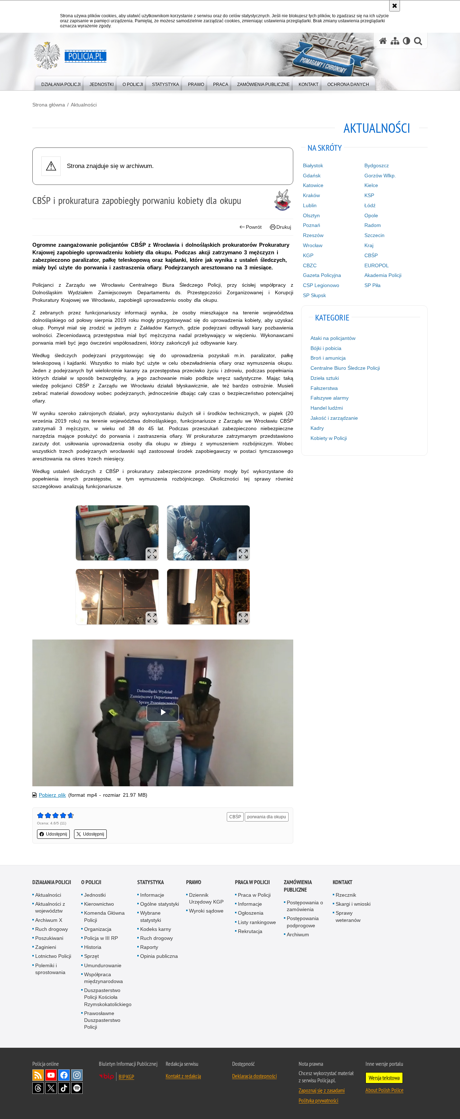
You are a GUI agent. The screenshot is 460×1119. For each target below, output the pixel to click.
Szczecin (374, 235)
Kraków (311, 195)
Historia (92, 947)
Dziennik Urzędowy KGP (206, 898)
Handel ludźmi (326, 408)
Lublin (310, 205)
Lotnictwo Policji (53, 956)
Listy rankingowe (257, 922)
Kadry (317, 428)
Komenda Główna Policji (104, 916)
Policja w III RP (101, 938)
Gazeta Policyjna (322, 275)
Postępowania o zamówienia (305, 906)
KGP (308, 255)
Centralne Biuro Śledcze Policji (345, 368)
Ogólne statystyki (159, 904)
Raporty (149, 947)
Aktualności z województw (50, 907)
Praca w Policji (252, 882)
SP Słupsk (314, 295)
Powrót (254, 227)
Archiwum (298, 934)
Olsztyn (311, 215)
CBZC (310, 265)
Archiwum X (48, 920)
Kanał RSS (38, 1075)
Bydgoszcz (376, 165)
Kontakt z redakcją (183, 1075)
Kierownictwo (99, 904)
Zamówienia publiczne (298, 885)
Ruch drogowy (51, 929)
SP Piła (372, 285)
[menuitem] (60, 83)
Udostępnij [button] (56, 834)
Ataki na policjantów (332, 338)
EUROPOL (376, 265)
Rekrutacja (250, 931)
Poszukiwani (49, 938)
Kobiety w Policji (328, 438)
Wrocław (312, 245)
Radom (372, 225)
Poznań (311, 225)
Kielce (371, 185)
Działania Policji (51, 882)
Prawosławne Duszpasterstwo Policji (102, 1020)
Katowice (313, 185)
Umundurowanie (102, 965)
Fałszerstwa (324, 388)
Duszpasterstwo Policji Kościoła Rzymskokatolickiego (108, 997)
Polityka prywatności (318, 1100)
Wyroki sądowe (206, 911)
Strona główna (48, 105)
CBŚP (235, 816)
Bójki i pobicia (325, 348)
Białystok (313, 165)
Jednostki (95, 895)
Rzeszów (313, 235)
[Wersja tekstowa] (406, 40)
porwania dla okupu (266, 816)
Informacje (152, 895)
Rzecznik (346, 895)
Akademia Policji (382, 275)
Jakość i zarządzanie (334, 418)
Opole (371, 215)
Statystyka (150, 882)
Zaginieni (45, 947)
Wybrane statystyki (150, 916)
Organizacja (97, 929)
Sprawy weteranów (348, 916)
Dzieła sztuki (324, 378)
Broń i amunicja (328, 358)
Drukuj (283, 227)
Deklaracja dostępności (254, 1075)
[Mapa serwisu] (395, 40)
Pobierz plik (52, 795)
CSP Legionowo (321, 285)
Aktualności (84, 105)
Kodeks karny (155, 929)
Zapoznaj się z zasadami (322, 1090)
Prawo (193, 882)
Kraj (368, 245)
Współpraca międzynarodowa (103, 978)
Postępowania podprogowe (303, 921)
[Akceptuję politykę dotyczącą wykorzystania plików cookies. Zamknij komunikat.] (394, 6)
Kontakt (343, 882)
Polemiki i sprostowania (50, 969)
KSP (369, 195)
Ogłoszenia (250, 913)
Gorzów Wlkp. (380, 175)
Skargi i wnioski (353, 904)
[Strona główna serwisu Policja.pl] (383, 40)
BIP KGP (126, 1076)
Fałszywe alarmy (329, 398)
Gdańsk (312, 175)
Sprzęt (91, 956)
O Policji (91, 882)
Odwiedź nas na (51, 1075)
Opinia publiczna (159, 956)
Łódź (370, 205)
